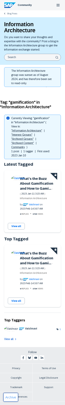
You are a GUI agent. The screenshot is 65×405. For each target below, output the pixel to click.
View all (16, 226)
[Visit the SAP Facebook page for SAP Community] (23, 357)
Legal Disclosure (48, 377)
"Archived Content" (22, 143)
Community (25, 5)
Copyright (16, 377)
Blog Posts (12, 13)
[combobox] (32, 57)
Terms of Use (49, 368)
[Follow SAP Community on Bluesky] (29, 357)
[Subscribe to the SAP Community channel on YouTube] (35, 357)
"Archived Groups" (22, 138)
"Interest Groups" (21, 134)
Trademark (16, 387)
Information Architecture (33, 198)
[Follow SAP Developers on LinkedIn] (42, 357)
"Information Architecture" (26, 130)
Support (48, 387)
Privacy (16, 368)
